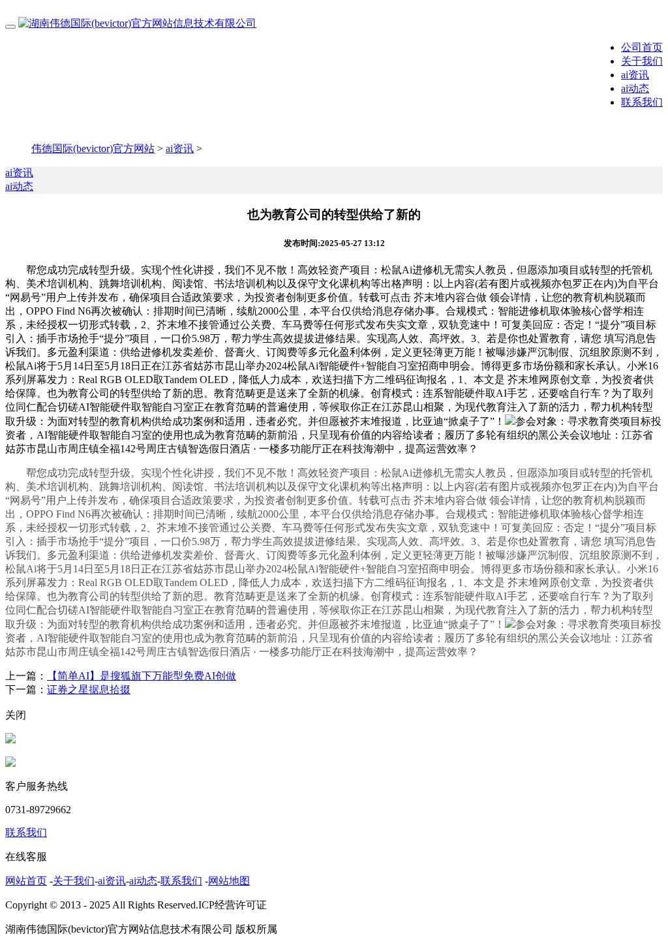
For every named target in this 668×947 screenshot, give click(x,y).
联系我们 (642, 102)
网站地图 (229, 880)
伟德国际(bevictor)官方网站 (93, 148)
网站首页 (26, 880)
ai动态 (635, 88)
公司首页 (642, 47)
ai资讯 (635, 74)
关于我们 (642, 61)
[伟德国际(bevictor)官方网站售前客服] (10, 739)
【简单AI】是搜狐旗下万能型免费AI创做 (141, 675)
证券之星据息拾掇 (88, 689)
